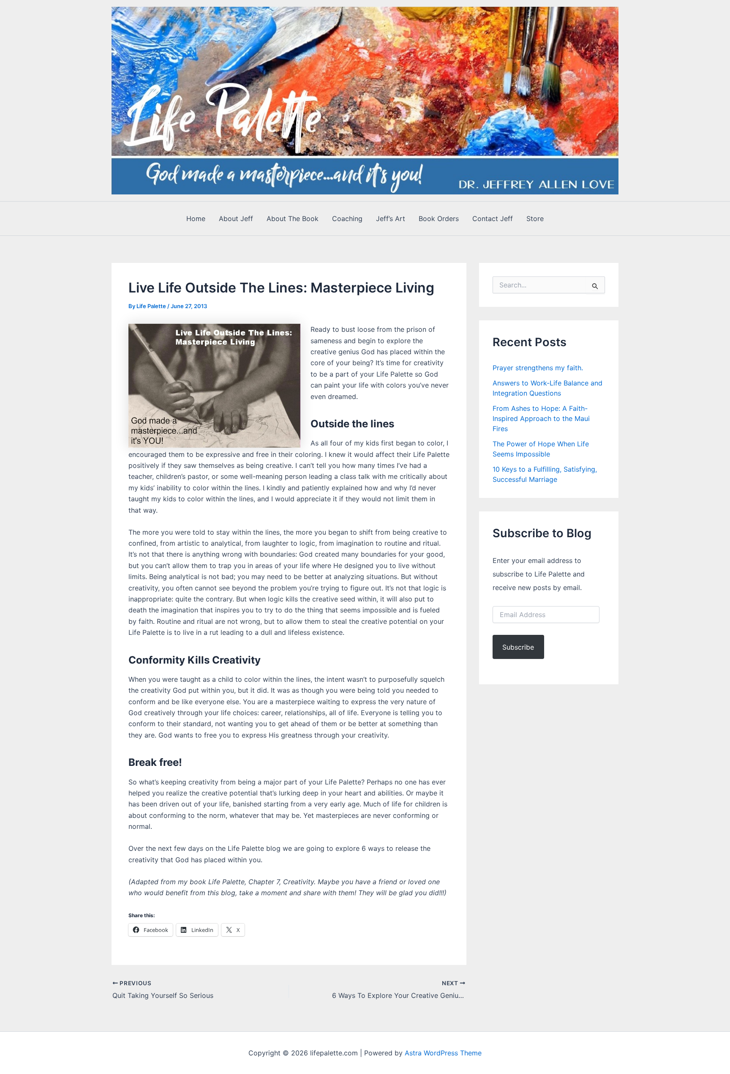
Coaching (347, 218)
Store (535, 218)
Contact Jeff (492, 218)
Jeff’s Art (390, 218)
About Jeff (236, 218)
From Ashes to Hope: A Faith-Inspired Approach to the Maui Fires (541, 418)
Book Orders (439, 218)
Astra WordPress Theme (443, 1053)
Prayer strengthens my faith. (538, 367)
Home (195, 218)
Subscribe (518, 647)
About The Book (293, 218)
